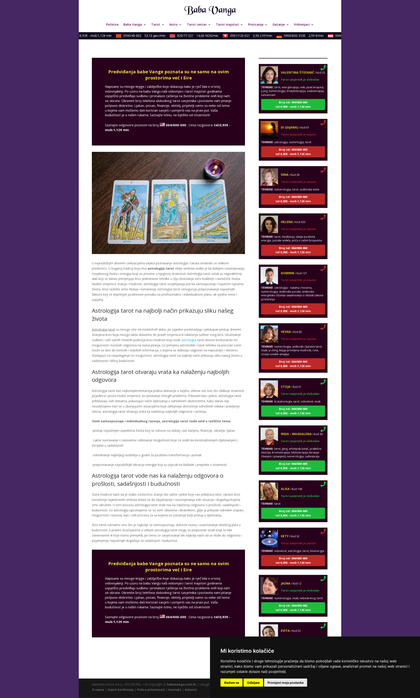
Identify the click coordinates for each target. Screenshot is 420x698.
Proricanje (255, 24)
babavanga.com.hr (181, 684)
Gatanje (279, 24)
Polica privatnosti (151, 689)
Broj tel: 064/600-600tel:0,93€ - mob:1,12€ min (293, 95)
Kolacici (191, 689)
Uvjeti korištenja (121, 689)
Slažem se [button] (231, 682)
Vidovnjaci (302, 24)
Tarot (155, 24)
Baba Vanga (132, 24)
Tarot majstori (227, 24)
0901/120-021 (243, 35)
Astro (173, 24)
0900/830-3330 (296, 35)
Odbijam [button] (253, 682)
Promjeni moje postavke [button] (286, 682)
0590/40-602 (137, 35)
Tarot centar (197, 24)
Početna (112, 24)
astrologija (188, 340)
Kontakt (174, 689)
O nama (98, 689)
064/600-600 (176, 125)
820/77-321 (190, 35)
